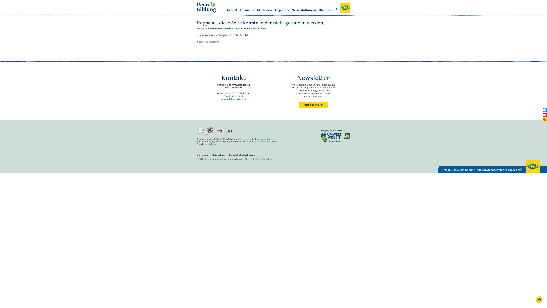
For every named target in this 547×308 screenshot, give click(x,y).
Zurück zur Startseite (208, 41)
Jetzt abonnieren (313, 104)
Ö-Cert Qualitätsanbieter (258, 141)
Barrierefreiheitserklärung (242, 155)
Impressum (202, 155)
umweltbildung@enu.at (233, 99)
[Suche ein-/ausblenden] (336, 10)
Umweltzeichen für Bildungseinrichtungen (253, 139)
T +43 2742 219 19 (233, 96)
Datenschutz (218, 155)
